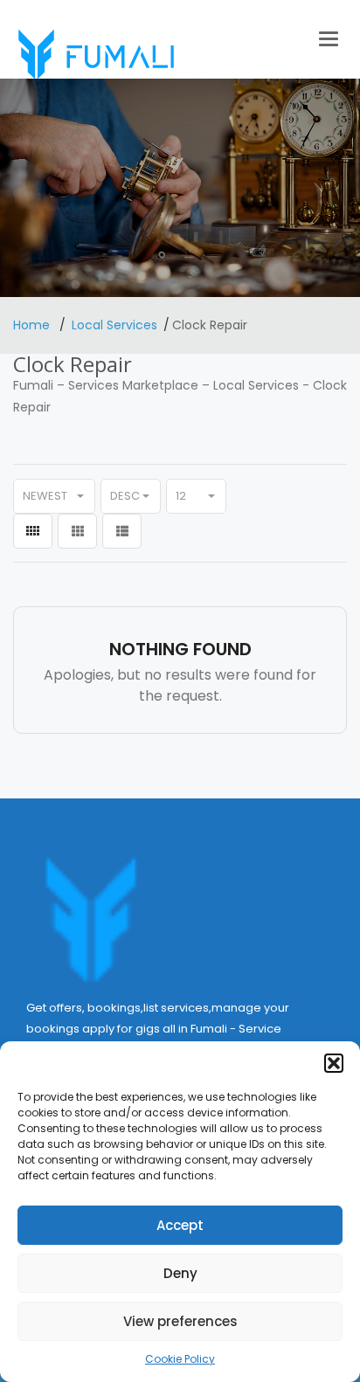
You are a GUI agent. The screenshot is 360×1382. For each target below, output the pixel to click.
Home (33, 325)
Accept (180, 1225)
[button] (334, 1063)
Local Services (114, 325)
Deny (180, 1273)
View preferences (180, 1321)
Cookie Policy (180, 1358)
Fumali (33, 385)
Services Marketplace (133, 385)
